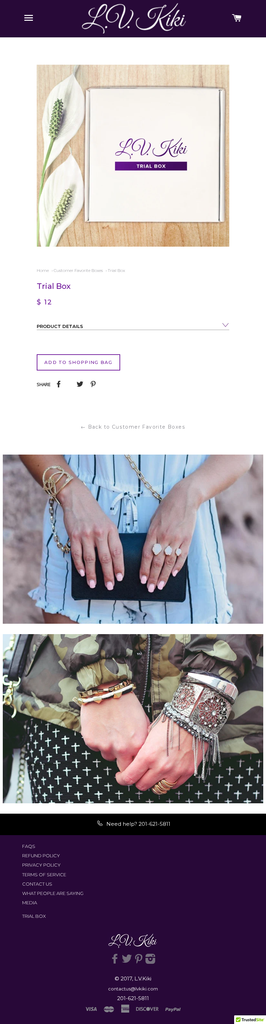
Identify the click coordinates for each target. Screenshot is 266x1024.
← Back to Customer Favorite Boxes (133, 427)
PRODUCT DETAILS (60, 326)
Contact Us (37, 884)
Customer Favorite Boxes (78, 270)
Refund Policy (41, 855)
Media (29, 902)
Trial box (34, 916)
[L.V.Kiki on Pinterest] (138, 961)
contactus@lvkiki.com (133, 988)
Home (43, 270)
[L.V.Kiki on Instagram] (150, 961)
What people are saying (52, 893)
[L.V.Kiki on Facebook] (115, 961)
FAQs (28, 846)
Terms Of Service (44, 874)
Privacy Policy (41, 865)
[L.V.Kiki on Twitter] (127, 961)
